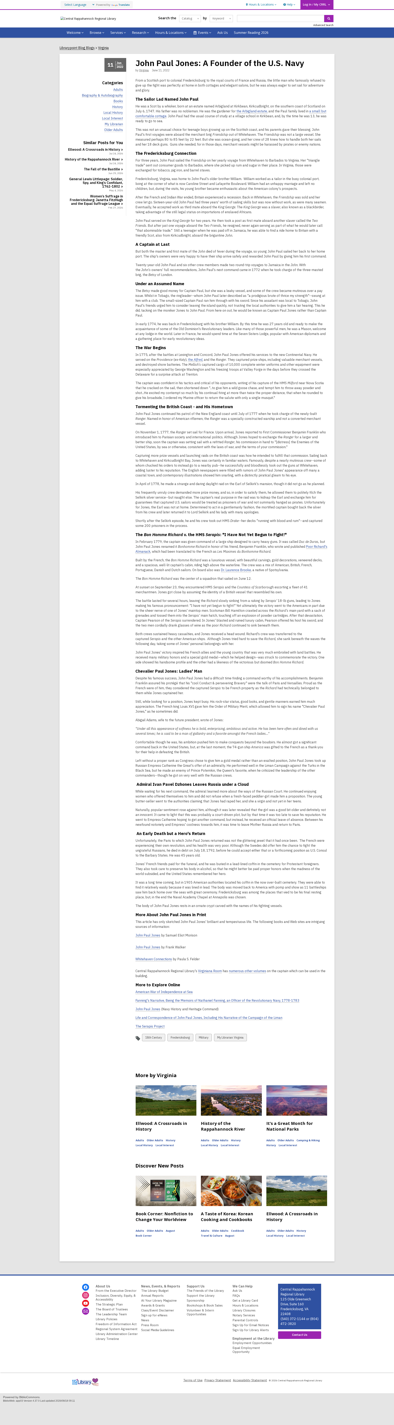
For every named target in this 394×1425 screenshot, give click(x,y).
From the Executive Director (116, 1291)
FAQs (236, 1295)
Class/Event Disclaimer (157, 1310)
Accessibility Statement (250, 1380)
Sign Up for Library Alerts (251, 1330)
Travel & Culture (211, 1235)
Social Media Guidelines (157, 1330)
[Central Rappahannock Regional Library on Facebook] (85, 1287)
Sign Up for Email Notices (251, 1325)
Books (118, 101)
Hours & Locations (245, 1305)
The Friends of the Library (205, 1291)
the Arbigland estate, (252, 111)
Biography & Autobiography (102, 95)
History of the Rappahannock (92, 159)
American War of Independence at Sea (164, 992)
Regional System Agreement (116, 1329)
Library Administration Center (117, 1334)
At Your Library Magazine (159, 1300)
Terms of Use (193, 1380)
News (145, 1320)
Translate (124, 5)
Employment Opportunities (252, 1343)
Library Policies (106, 1319)
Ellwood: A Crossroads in (94, 149)
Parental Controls (245, 1320)
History (117, 107)
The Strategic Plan (109, 1304)
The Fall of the (102, 169)
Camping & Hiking (308, 1140)
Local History (113, 112)
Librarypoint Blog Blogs (77, 48)
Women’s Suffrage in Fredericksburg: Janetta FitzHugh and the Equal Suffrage (96, 200)
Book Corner (144, 1235)
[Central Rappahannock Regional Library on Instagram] (85, 1295)
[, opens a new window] (85, 1387)
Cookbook (237, 1230)
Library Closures (244, 1310)
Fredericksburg (180, 1038)
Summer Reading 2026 (251, 32)
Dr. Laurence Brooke (236, 570)
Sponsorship (195, 1300)
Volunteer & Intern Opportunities (200, 1312)
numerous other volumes (247, 971)
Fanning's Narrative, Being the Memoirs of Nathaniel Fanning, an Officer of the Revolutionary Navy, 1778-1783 (217, 1000)
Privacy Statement (217, 1380)
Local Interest (112, 118)
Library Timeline (107, 1339)
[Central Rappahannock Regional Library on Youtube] (85, 1303)
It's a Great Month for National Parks (289, 1126)
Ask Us (222, 32)
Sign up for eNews (154, 1315)
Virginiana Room (210, 971)
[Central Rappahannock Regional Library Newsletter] (85, 1311)
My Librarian (114, 124)
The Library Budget (155, 1291)
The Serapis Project (150, 1026)
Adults (118, 90)
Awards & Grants (153, 1305)
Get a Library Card (245, 1300)
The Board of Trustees (112, 1309)
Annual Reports (152, 1295)
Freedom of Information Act (116, 1324)
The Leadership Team (111, 1314)
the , (195, 360)
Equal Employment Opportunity (246, 1350)
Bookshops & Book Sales (205, 1305)
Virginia (103, 48)
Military (203, 1038)
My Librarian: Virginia (230, 1038)
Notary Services (244, 1315)
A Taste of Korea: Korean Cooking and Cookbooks (227, 1216)
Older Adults (113, 130)
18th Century (153, 1038)
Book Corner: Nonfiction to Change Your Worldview (164, 1216)
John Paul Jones (147, 935)
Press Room (150, 1325)
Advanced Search (323, 25)
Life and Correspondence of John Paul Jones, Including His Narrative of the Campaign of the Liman (208, 1018)
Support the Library (201, 1295)
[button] (261, 4)
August (170, 1230)
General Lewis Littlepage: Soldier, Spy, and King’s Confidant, (96, 182)
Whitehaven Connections (153, 959)
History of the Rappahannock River (223, 1126)
